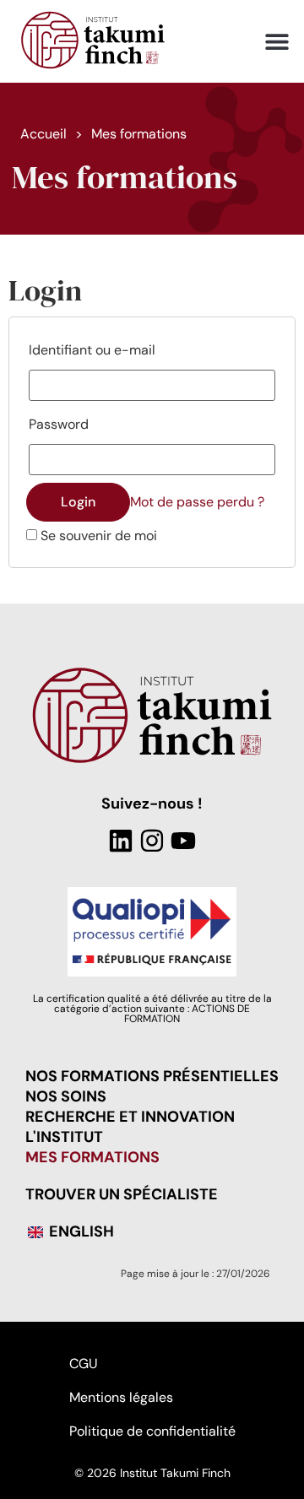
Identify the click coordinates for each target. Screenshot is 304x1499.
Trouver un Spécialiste (121, 1194)
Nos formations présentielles (152, 1076)
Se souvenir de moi (97, 536)
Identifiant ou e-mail (92, 350)
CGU (83, 1363)
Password (59, 424)
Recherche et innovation (130, 1117)
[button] (277, 42)
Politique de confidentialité (152, 1431)
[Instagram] (152, 840)
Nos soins (65, 1096)
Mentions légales (121, 1397)
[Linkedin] (120, 840)
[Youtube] (183, 840)
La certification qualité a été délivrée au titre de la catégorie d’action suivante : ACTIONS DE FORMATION (152, 1008)
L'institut (64, 1137)
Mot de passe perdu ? (197, 502)
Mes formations (92, 1157)
